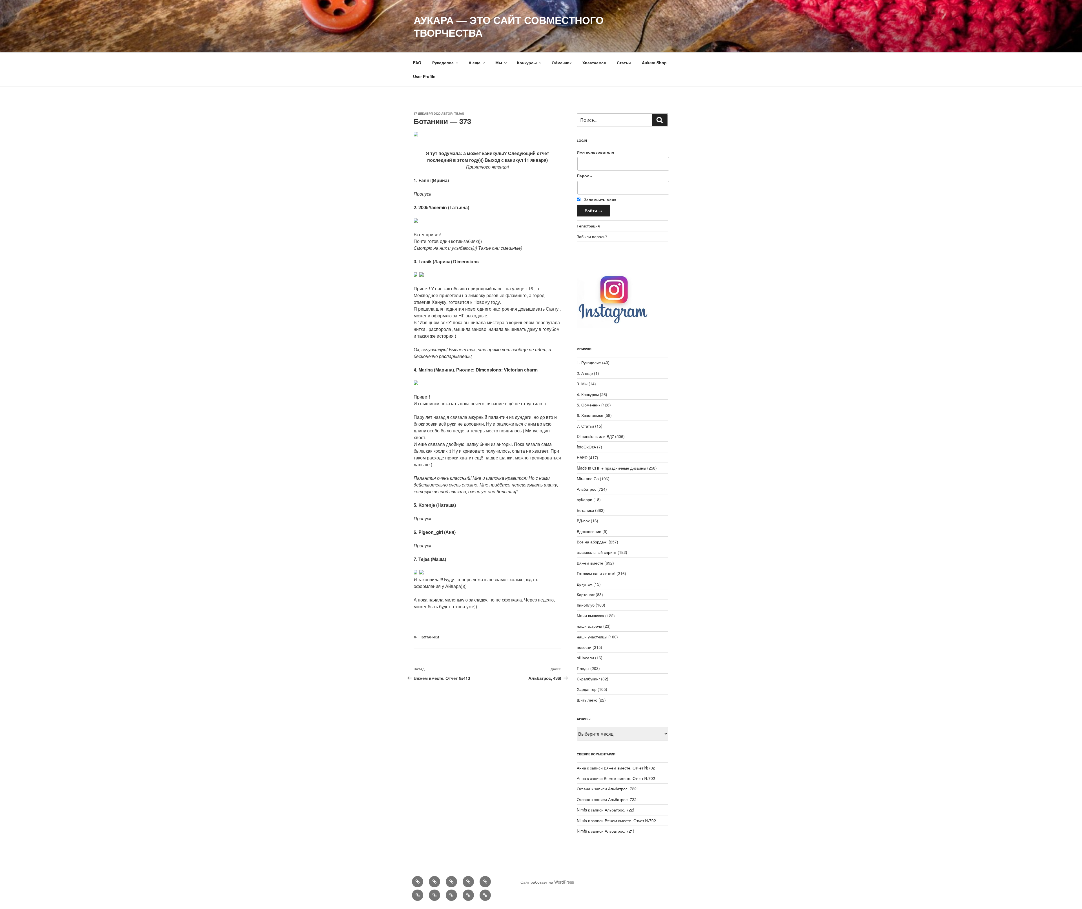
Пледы (583, 668)
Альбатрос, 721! (619, 831)
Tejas (459, 113)
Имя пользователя (595, 152)
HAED (582, 457)
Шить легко (587, 700)
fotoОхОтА (586, 447)
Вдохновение (589, 531)
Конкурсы (527, 62)
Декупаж (584, 584)
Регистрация (588, 226)
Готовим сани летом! (596, 573)
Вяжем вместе (590, 563)
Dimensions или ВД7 (595, 436)
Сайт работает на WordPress (547, 882)
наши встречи (589, 626)
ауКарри (584, 499)
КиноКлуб (586, 605)
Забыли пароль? (592, 236)
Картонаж (586, 594)
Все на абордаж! (592, 542)
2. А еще (585, 373)
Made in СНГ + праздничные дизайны (611, 468)
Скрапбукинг (588, 679)
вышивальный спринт (597, 552)
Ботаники (430, 637)
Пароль (584, 175)
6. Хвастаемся (590, 415)
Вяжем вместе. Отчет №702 (629, 768)
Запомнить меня (599, 199)
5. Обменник (588, 405)
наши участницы (592, 637)
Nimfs (582, 810)
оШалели (585, 657)
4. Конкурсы (588, 394)
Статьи (624, 62)
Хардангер (587, 689)
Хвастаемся (594, 62)
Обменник (561, 62)
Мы (498, 62)
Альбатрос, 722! (623, 788)
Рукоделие (443, 62)
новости (584, 647)
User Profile (424, 76)
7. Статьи (585, 426)
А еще (474, 62)
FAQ (417, 62)
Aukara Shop (654, 62)
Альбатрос (586, 489)
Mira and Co (588, 478)
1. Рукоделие (589, 362)
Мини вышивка (590, 615)
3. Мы (582, 383)
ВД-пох (583, 520)
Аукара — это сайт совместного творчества (509, 26)
